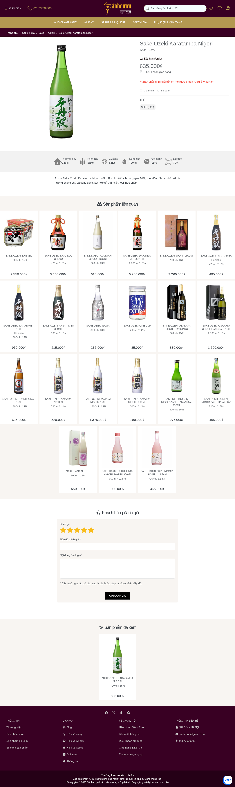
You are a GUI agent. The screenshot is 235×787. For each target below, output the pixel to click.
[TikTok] (121, 712)
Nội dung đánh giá (70, 555)
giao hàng (165, 71)
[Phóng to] (61, 91)
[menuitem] (148, 107)
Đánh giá (65, 524)
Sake (90, 162)
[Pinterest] (129, 712)
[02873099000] (30, 8)
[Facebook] (106, 712)
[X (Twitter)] (114, 712)
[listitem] (61, 91)
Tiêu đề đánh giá (69, 539)
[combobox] (175, 8)
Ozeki (64, 162)
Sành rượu (93, 782)
